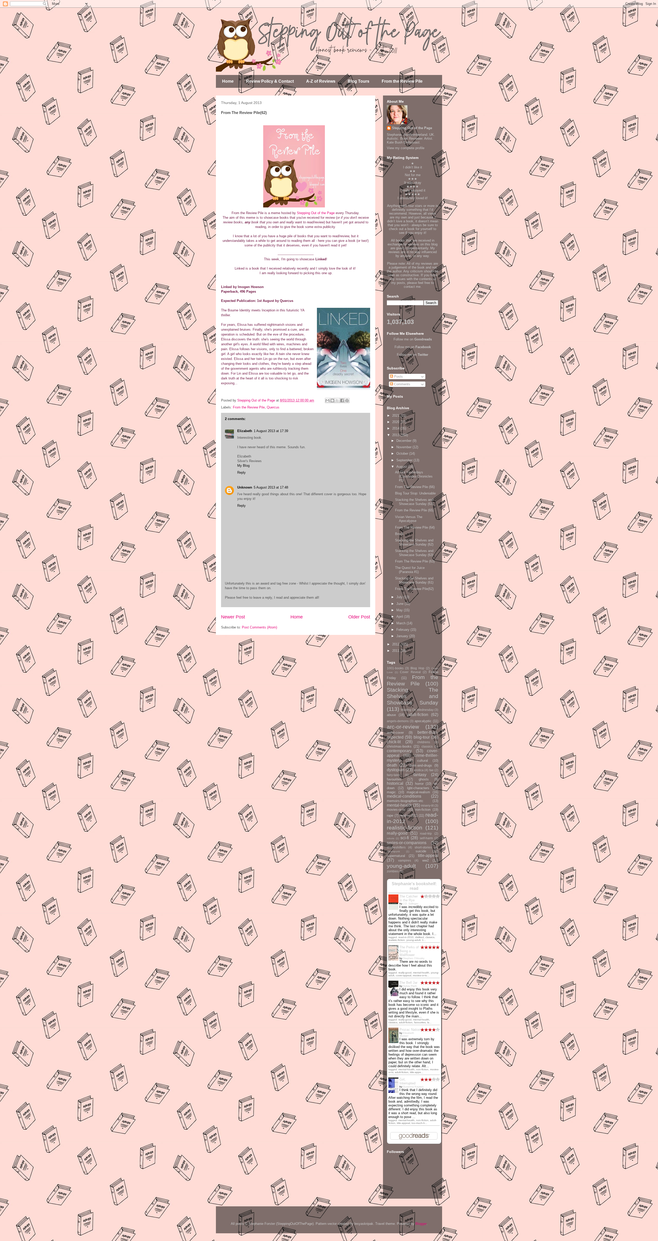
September (405, 460)
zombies (393, 871)
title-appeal (428, 855)
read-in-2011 (409, 815)
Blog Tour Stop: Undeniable (415, 493)
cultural (422, 760)
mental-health (399, 805)
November (404, 447)
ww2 (425, 860)
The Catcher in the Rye (408, 898)
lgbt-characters (418, 788)
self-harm (426, 838)
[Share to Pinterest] (347, 400)
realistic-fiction (404, 827)
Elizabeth (244, 431)
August (402, 467)
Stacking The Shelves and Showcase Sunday (412, 696)
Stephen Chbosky (413, 958)
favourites (394, 779)
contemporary (399, 751)
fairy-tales (393, 775)
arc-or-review (403, 727)
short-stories (423, 847)
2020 (396, 422)
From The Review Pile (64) (415, 527)
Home (228, 81)
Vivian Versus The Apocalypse (408, 519)
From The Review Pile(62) (414, 589)
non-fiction (423, 810)
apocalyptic (423, 721)
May (400, 610)
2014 (396, 428)
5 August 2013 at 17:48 (271, 487)
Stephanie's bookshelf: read (414, 886)
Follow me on (413, 339)
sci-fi (404, 838)
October (402, 453)
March (401, 623)
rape (390, 815)
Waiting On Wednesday (417, 709)
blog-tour (422, 737)
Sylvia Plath (410, 986)
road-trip (426, 833)
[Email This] (327, 400)
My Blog (243, 465)
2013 (396, 435)
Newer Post (233, 616)
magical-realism (418, 792)
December (404, 441)
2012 (396, 644)
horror (419, 784)
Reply (241, 472)
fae (431, 770)
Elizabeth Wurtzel (406, 1034)
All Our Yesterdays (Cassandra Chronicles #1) (414, 476)
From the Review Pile (402, 81)
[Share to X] (337, 400)
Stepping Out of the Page (316, 213)
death (392, 765)
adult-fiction (417, 714)
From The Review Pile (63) (415, 561)
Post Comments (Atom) (259, 627)
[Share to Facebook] (342, 400)
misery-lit (427, 805)
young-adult (401, 866)
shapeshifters (396, 847)
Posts (398, 376)
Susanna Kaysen (413, 1086)
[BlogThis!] (332, 400)
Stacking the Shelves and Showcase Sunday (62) (414, 542)
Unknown (244, 487)
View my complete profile (405, 148)
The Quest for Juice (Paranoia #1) (410, 570)
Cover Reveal (410, 672)
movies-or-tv (396, 810)
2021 (396, 415)
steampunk (393, 851)
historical (395, 783)
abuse (391, 715)
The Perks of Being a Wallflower (409, 951)
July (400, 597)
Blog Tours (358, 81)
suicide (421, 851)
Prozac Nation (410, 1030)
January (402, 636)
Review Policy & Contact (270, 81)
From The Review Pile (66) (415, 487)
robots (390, 838)
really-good (397, 833)
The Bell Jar (408, 983)
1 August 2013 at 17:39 (271, 431)
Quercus (273, 407)
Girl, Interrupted (407, 1081)
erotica (419, 770)
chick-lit (394, 742)
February (403, 630)
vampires (404, 860)
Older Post (359, 616)
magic (391, 792)
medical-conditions (404, 796)
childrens (423, 742)
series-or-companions (406, 843)
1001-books (395, 668)
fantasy (419, 774)
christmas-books (399, 746)
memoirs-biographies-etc (405, 801)
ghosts (424, 779)
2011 (396, 651)
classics (427, 746)
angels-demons (398, 721)
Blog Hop (417, 668)
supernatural (396, 856)
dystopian (396, 770)
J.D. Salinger (410, 903)
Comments (401, 384)
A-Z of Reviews (320, 81)
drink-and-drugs (420, 765)
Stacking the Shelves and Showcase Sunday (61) (414, 580)
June (400, 604)
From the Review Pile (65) (414, 510)
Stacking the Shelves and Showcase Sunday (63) (414, 502)
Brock (399, 534)
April (400, 616)
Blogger (420, 1224)
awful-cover (395, 732)
